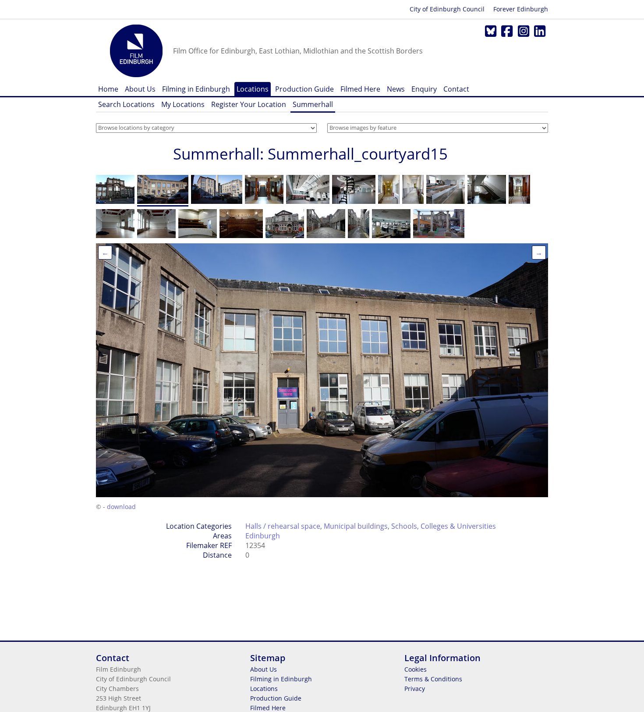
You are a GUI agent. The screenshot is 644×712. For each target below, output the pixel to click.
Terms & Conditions (433, 679)
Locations (253, 89)
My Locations (183, 104)
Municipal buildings (356, 526)
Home (108, 89)
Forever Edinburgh (520, 9)
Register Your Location (248, 104)
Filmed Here (360, 89)
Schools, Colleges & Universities (443, 526)
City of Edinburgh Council (447, 9)
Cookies (415, 669)
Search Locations (126, 104)
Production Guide (304, 89)
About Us (140, 89)
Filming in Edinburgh (196, 89)
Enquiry (424, 89)
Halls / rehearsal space (282, 526)
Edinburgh (262, 536)
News (396, 89)
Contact (456, 89)
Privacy (414, 688)
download (121, 506)
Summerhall (313, 104)
